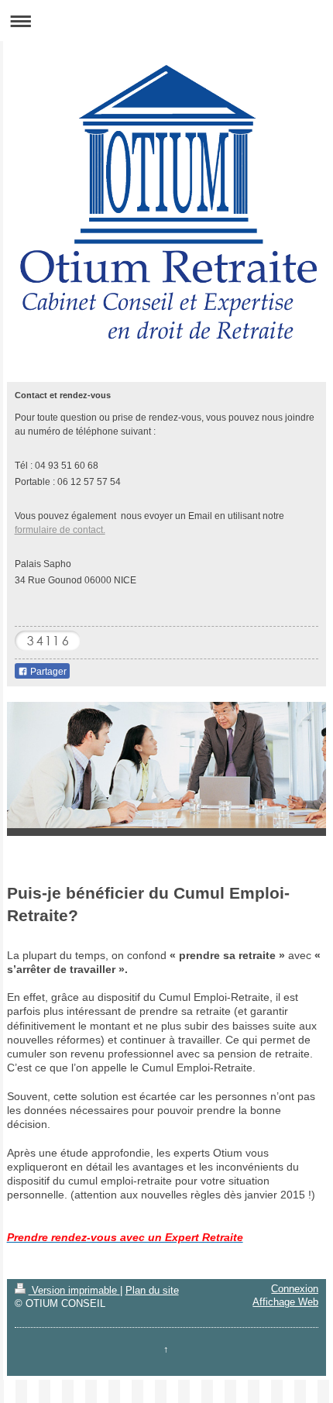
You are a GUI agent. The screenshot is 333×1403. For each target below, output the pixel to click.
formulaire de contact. (60, 529)
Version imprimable (74, 1290)
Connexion (294, 1289)
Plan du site (152, 1290)
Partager (47, 671)
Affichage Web (285, 1302)
